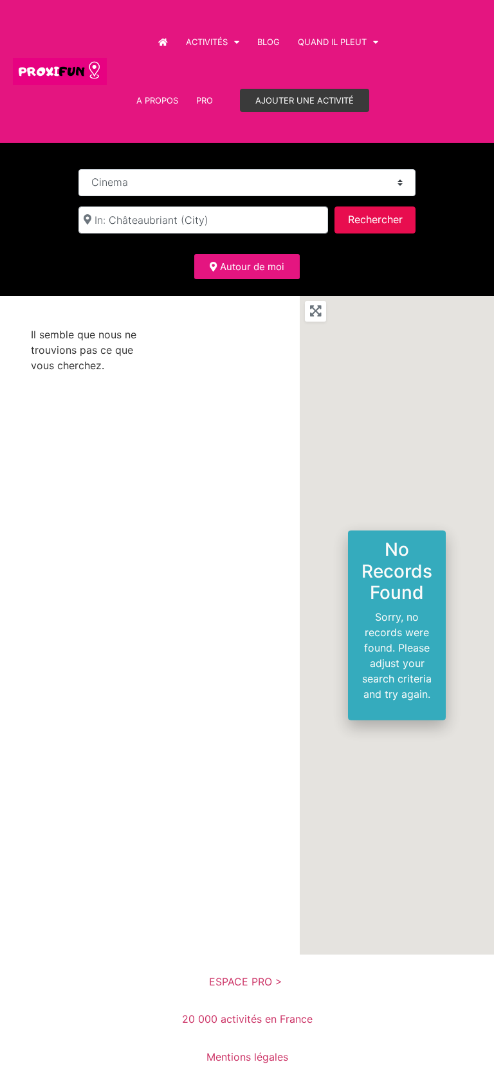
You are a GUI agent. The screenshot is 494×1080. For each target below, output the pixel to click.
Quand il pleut (332, 42)
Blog (268, 42)
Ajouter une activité (304, 100)
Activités (207, 42)
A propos (157, 100)
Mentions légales (247, 1056)
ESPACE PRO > (247, 981)
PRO (204, 100)
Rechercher (381, 219)
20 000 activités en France (247, 1018)
